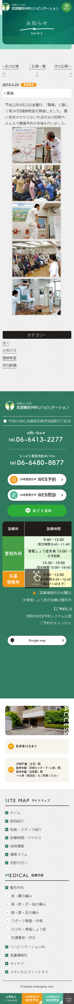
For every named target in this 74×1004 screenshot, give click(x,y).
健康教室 (9, 357)
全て (5, 342)
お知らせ (9, 350)
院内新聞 (9, 365)
